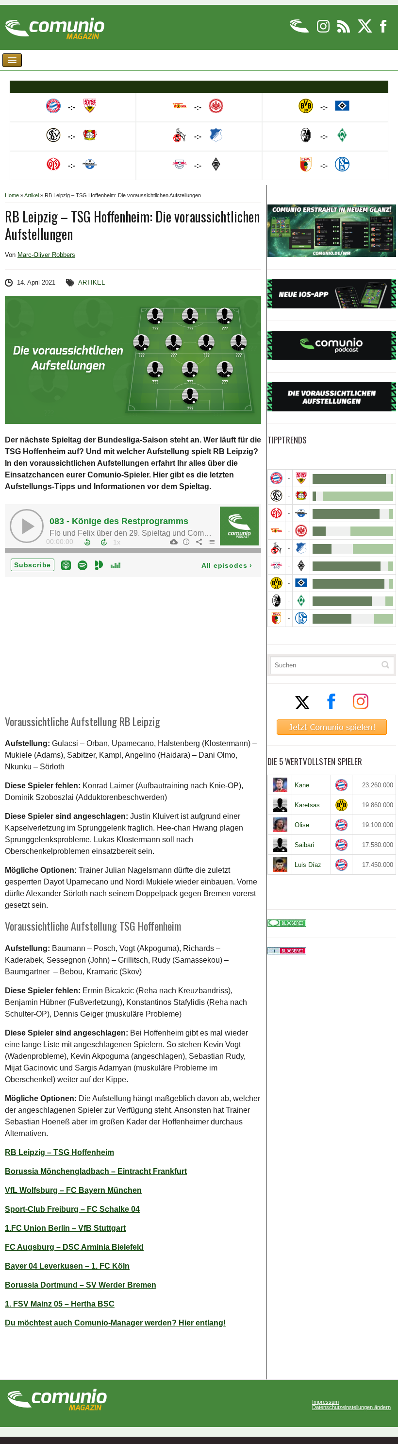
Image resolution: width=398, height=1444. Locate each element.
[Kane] (279, 785)
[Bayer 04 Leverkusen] (301, 496)
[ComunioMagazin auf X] (366, 31)
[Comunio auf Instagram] (324, 31)
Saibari (304, 845)
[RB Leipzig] (276, 566)
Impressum (325, 1402)
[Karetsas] (279, 805)
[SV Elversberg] (276, 496)
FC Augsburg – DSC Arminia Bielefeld (74, 1247)
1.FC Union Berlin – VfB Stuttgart (65, 1228)
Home (12, 195)
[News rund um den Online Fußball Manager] (54, 25)
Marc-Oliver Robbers (46, 254)
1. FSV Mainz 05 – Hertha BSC (60, 1304)
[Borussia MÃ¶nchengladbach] (301, 566)
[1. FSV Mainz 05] (276, 513)
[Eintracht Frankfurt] (301, 531)
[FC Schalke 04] (301, 618)
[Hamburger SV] (301, 583)
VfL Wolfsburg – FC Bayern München (73, 1190)
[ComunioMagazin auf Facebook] (383, 31)
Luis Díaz (308, 864)
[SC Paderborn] (301, 513)
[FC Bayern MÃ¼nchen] (276, 478)
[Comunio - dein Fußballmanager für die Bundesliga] (300, 31)
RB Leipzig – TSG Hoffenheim (59, 1152)
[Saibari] (279, 844)
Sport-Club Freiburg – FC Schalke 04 (72, 1209)
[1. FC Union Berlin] (276, 531)
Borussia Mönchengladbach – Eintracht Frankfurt (96, 1171)
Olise (302, 825)
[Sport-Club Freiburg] (276, 601)
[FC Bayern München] (341, 785)
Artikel (31, 195)
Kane (302, 785)
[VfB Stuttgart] (301, 478)
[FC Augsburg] (276, 618)
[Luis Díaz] (279, 864)
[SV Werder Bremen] (301, 601)
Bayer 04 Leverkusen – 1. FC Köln (67, 1266)
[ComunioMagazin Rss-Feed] (344, 31)
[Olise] (279, 824)
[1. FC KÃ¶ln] (276, 548)
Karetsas (307, 805)
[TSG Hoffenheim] (301, 548)
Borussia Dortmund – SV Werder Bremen (80, 1285)
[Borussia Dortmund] (276, 583)
